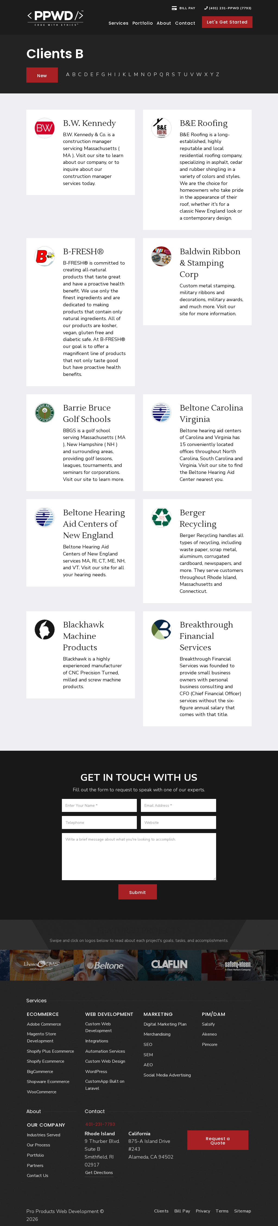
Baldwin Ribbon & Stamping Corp (210, 263)
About (164, 23)
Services (119, 23)
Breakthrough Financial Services (206, 636)
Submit (137, 892)
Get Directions (99, 1173)
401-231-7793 (100, 1124)
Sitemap (242, 1211)
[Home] (55, 18)
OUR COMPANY (46, 1124)
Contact (185, 23)
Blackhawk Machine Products (83, 636)
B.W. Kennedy (89, 123)
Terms (222, 1211)
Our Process (38, 1145)
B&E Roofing (204, 123)
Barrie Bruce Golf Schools (87, 414)
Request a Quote (218, 1141)
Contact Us (37, 1176)
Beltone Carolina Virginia (211, 414)
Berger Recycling (198, 518)
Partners (35, 1166)
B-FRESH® (83, 251)
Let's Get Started (227, 22)
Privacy (203, 1211)
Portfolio (142, 23)
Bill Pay (182, 1211)
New (42, 76)
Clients (161, 1211)
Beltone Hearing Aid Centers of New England (94, 524)
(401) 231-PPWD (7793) (230, 8)
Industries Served (43, 1135)
